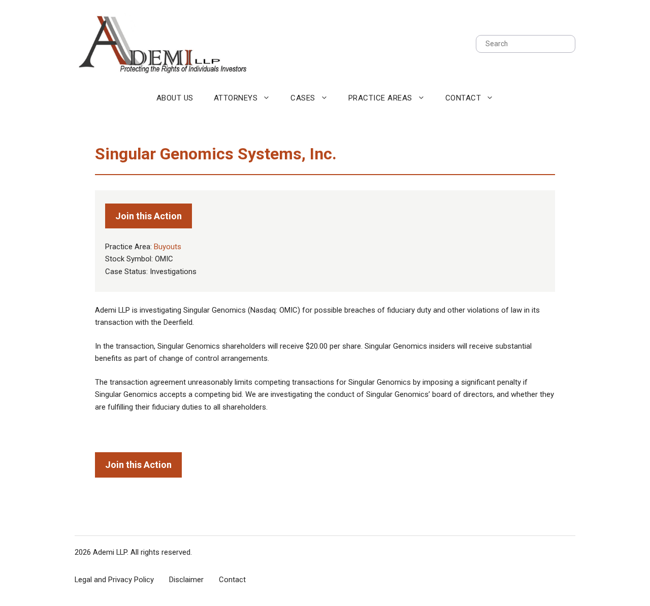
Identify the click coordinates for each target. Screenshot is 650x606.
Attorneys (236, 98)
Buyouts (167, 246)
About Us (174, 98)
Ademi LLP (110, 552)
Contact (463, 98)
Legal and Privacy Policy (114, 579)
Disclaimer (186, 579)
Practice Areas (380, 98)
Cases (302, 98)
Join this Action (148, 216)
